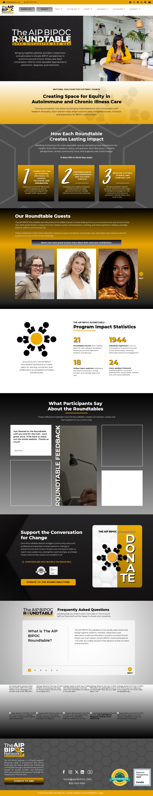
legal (101, 793)
